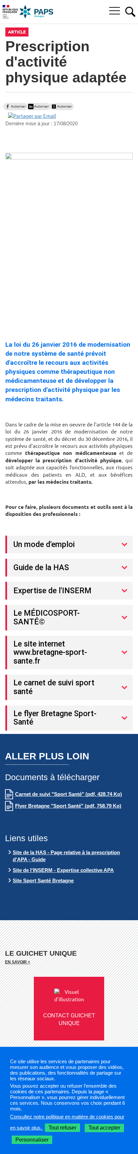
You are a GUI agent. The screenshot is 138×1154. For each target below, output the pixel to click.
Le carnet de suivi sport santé (53, 687)
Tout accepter (104, 1128)
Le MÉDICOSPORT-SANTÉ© (46, 617)
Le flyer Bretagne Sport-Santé (54, 718)
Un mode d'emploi (44, 544)
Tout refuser (62, 1128)
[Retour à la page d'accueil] (36, 11)
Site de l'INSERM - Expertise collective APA (63, 870)
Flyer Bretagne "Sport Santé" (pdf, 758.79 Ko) (68, 806)
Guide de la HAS (41, 567)
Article (17, 31)
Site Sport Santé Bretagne (43, 880)
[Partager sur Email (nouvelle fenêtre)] (32, 116)
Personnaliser (32, 1140)
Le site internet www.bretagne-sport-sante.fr (50, 652)
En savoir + (17, 962)
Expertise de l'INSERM (52, 590)
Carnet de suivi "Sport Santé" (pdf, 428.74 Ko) (68, 794)
